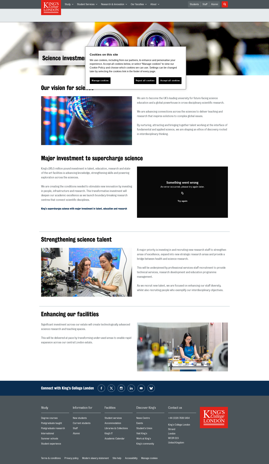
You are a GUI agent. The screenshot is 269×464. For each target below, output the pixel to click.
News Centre (150, 419)
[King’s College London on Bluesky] (151, 388)
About (155, 5)
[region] (135, 68)
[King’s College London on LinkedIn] (131, 388)
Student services (119, 419)
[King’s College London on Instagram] (121, 388)
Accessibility (131, 458)
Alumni (214, 4)
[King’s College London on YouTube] (141, 388)
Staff (205, 4)
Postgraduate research (55, 429)
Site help (117, 458)
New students (87, 419)
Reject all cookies (145, 80)
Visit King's (150, 434)
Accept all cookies (170, 80)
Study (70, 5)
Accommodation (119, 424)
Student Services (88, 5)
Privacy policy (71, 458)
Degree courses (55, 419)
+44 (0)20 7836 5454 (179, 418)
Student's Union (150, 429)
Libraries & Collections (119, 429)
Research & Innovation (115, 5)
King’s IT (119, 434)
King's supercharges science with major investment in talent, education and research (84, 208)
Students (194, 4)
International (55, 434)
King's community (150, 444)
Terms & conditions (51, 458)
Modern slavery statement (95, 458)
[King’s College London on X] (111, 388)
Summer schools (55, 439)
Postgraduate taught (55, 424)
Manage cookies (149, 458)
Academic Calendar (119, 439)
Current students (87, 424)
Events (150, 424)
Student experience (55, 444)
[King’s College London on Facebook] (101, 388)
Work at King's (150, 439)
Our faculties (140, 5)
